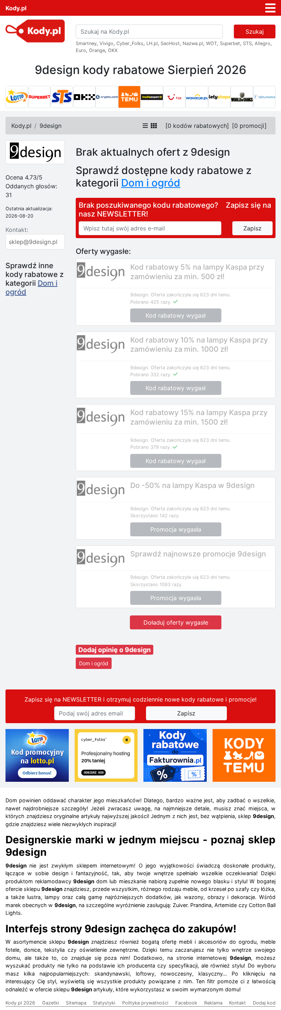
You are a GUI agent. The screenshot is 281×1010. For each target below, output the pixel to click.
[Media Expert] (151, 97)
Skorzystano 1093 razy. (156, 584)
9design (50, 125)
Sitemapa (76, 1003)
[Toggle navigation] (270, 8)
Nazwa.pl (193, 43)
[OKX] (84, 97)
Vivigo (106, 43)
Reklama (213, 1003)
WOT (211, 43)
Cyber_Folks (129, 43)
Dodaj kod (264, 1003)
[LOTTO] (16, 97)
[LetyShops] (219, 97)
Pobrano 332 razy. (151, 374)
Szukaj (255, 31)
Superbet (230, 43)
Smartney (86, 43)
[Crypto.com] (106, 97)
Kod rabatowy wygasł (176, 315)
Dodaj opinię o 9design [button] (114, 650)
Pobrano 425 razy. (151, 302)
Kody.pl (15, 8)
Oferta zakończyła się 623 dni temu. (191, 294)
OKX (112, 50)
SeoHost (170, 43)
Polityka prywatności (145, 1003)
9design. (139, 294)
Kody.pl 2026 (20, 1003)
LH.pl (152, 43)
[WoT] (242, 97)
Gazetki (50, 1003)
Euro (81, 50)
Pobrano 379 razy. (150, 447)
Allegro (262, 43)
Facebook (186, 1003)
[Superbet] (39, 97)
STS (247, 43)
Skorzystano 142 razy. (155, 515)
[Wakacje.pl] (197, 97)
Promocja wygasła (175, 529)
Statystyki (104, 1003)
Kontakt (237, 1003)
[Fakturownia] (264, 97)
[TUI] (174, 97)
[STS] (61, 97)
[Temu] (129, 97)
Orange (97, 50)
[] (197, 125)
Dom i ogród (93, 663)
